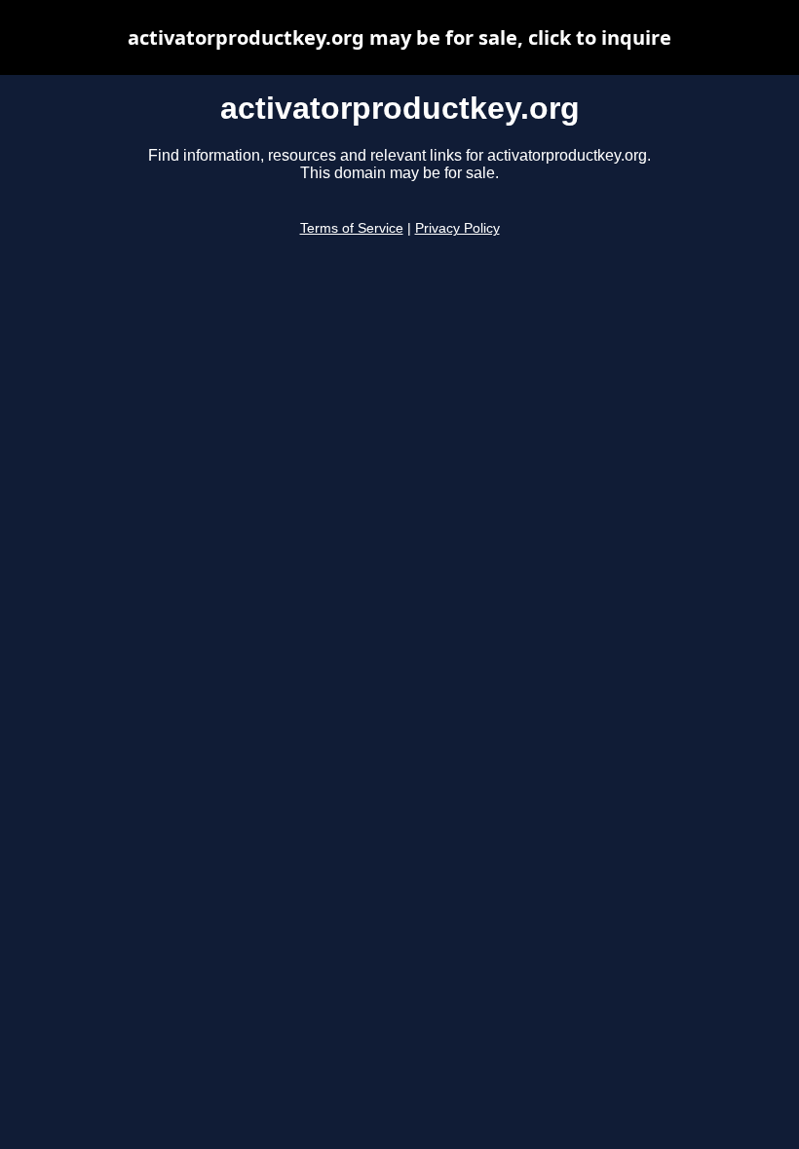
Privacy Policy (457, 228)
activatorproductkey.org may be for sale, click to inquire (399, 37)
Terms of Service (351, 228)
